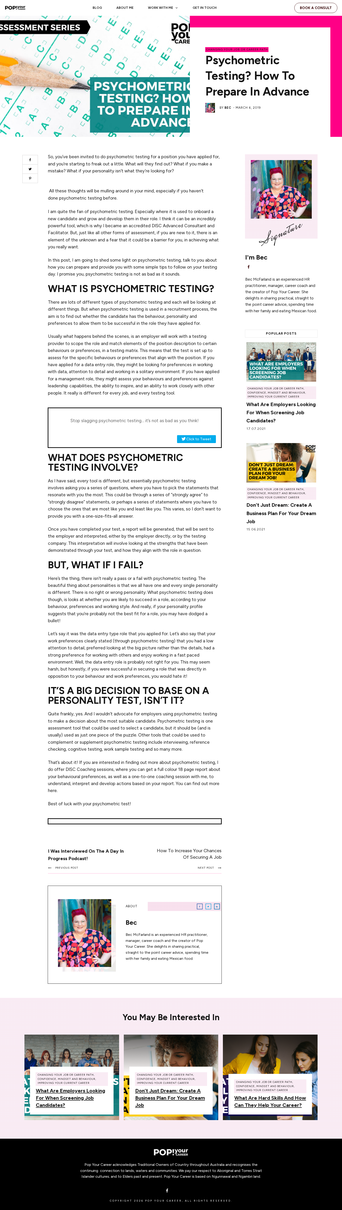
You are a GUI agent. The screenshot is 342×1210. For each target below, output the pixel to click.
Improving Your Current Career (273, 396)
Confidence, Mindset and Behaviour (276, 392)
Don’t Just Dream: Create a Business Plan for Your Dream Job (281, 513)
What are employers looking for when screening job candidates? (281, 412)
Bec (228, 107)
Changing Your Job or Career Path (237, 49)
